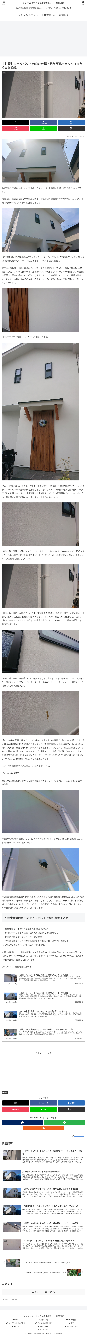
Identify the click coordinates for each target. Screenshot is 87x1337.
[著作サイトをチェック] (22, 1122)
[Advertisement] (43, 39)
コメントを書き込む (43, 1291)
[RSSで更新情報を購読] (43, 1128)
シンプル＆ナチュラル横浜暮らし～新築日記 (43, 3)
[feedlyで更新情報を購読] (64, 1122)
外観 (5, 1092)
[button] (71, 128)
